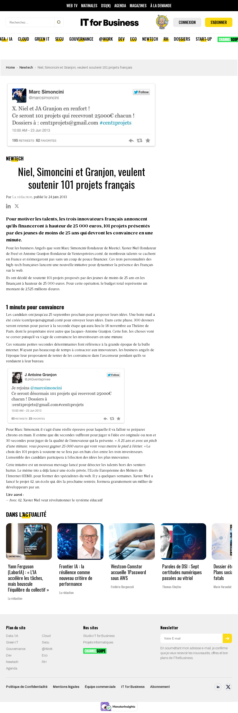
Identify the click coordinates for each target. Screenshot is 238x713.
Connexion (187, 22)
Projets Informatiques (98, 642)
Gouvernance (81, 39)
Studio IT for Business (99, 636)
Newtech (150, 39)
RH (166, 39)
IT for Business (133, 687)
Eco (133, 39)
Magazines (138, 5)
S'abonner (219, 22)
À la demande (161, 5)
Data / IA (12, 636)
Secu (59, 39)
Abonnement (160, 687)
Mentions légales (66, 687)
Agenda (120, 5)
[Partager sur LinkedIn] (8, 206)
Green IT (42, 39)
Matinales (89, 5)
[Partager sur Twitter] (16, 206)
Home (10, 67)
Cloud (23, 39)
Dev (121, 39)
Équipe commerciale (100, 687)
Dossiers (182, 39)
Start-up (204, 39)
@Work (106, 39)
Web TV (71, 5)
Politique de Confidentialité (26, 687)
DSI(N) (106, 5)
